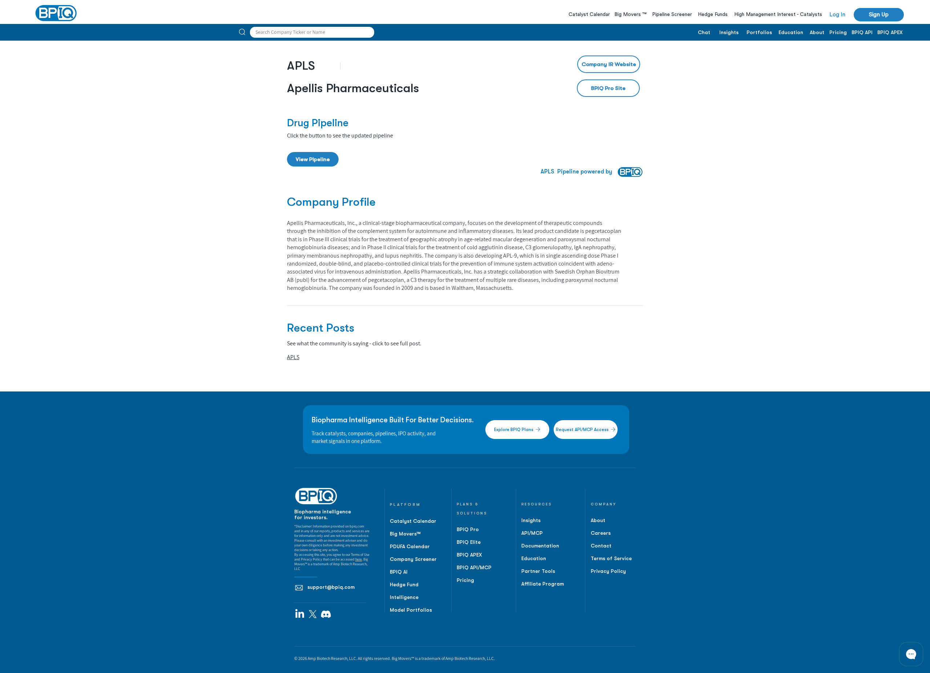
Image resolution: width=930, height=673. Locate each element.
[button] (637, 265)
